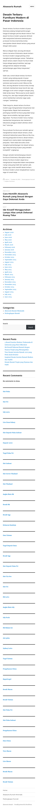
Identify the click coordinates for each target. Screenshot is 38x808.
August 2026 (9, 232)
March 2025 (9, 274)
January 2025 (9, 279)
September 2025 (10, 260)
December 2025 (10, 252)
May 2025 (8, 269)
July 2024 (8, 294)
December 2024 (10, 282)
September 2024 (10, 289)
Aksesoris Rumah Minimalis (14, 311)
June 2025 (8, 267)
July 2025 (8, 264)
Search (5, 323)
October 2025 (9, 257)
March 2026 (9, 245)
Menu (32, 6)
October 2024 (9, 287)
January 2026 (9, 250)
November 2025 (10, 255)
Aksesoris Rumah (12, 6)
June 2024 (8, 297)
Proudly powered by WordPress (23, 804)
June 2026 (8, 237)
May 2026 (8, 240)
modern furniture (10, 181)
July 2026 (8, 235)
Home (5, 790)
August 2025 (9, 262)
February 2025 (10, 277)
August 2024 (9, 292)
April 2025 (8, 272)
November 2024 (10, 284)
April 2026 (8, 242)
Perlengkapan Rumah (28, 179)
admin (7, 179)
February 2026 (10, 247)
